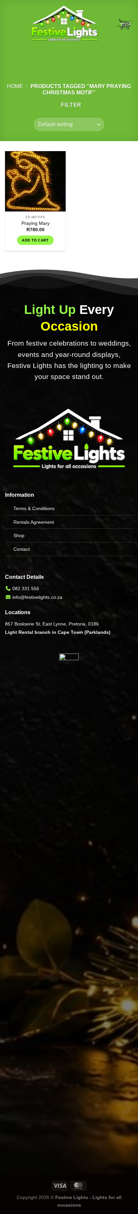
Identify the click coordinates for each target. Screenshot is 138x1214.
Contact (21, 549)
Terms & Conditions (34, 508)
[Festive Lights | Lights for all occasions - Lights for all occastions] (64, 24)
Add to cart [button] (35, 240)
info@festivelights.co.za (37, 597)
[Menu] (9, 24)
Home (15, 86)
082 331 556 (25, 588)
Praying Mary (35, 223)
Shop (18, 535)
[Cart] (124, 24)
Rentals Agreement (33, 522)
